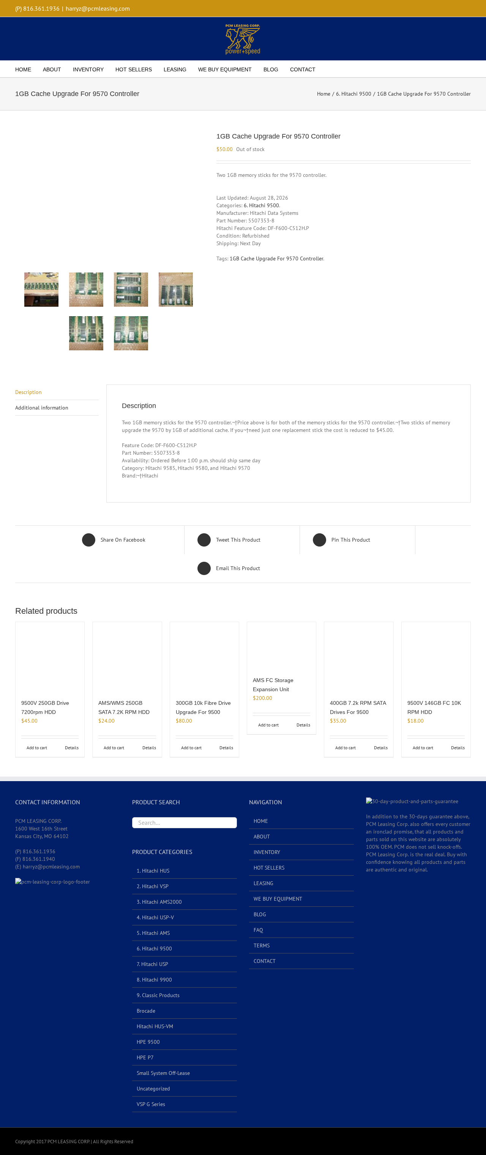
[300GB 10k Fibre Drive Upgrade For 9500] (204, 656)
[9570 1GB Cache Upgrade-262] (86, 290)
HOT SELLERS (269, 867)
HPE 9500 (148, 1041)
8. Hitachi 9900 (154, 979)
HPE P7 (145, 1057)
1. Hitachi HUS (153, 870)
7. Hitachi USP (152, 964)
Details (72, 747)
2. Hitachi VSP (153, 886)
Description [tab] (28, 392)
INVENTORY (267, 852)
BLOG (260, 914)
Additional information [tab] (41, 407)
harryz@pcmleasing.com (98, 8)
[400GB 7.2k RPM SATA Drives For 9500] (358, 656)
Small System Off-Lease (163, 1073)
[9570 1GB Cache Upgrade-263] (131, 290)
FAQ (258, 930)
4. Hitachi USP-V (155, 917)
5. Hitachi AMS (153, 933)
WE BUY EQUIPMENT (278, 898)
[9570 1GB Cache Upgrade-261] (108, 195)
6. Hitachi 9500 (261, 205)
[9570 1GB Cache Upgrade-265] (86, 333)
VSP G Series (151, 1104)
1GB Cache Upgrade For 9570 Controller (276, 258)
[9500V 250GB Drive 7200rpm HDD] (50, 656)
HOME (261, 821)
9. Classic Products (158, 995)
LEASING (263, 883)
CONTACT (265, 961)
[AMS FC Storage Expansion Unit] (281, 645)
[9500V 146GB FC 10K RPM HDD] (436, 656)
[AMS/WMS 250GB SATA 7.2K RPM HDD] (127, 656)
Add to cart (37, 747)
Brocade (146, 1010)
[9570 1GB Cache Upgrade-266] (131, 333)
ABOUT (262, 836)
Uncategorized (153, 1088)
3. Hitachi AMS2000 (159, 901)
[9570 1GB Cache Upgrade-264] (175, 290)
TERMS (262, 945)
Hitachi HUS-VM (155, 1026)
